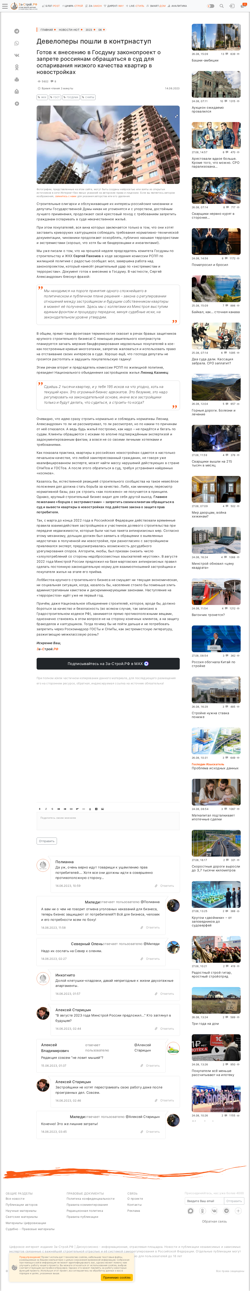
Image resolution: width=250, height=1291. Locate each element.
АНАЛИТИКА (179, 5)
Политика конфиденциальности (91, 1198)
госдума (72, 97)
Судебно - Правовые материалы (30, 1229)
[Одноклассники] (202, 1210)
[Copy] (156, 885)
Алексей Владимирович (55, 1048)
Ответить (167, 886)
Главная (47, 29)
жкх (43, 97)
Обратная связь (214, 1221)
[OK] (16, 67)
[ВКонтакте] (214, 1210)
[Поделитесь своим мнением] (108, 821)
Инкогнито (65, 975)
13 (222, 53)
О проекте (135, 1198)
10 (221, 101)
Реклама (133, 1210)
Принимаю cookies (116, 1277)
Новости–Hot (69, 29)
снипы (89, 97)
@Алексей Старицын (142, 1047)
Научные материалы (21, 1210)
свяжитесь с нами (65, 196)
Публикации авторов (22, 1204)
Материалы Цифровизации (26, 1223)
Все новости (15, 1198)
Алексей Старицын (73, 1010)
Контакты (134, 1204)
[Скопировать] (142, 927)
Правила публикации (82, 1217)
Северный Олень (87, 944)
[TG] (16, 31)
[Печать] (16, 79)
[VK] (16, 55)
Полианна (64, 862)
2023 (89, 29)
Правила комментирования (87, 1204)
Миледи (92, 902)
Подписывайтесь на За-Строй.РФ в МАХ (106, 664)
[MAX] (190, 1210)
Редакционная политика (85, 1210)
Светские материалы (22, 1217)
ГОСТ (56, 97)
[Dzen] (238, 1210)
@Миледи (152, 944)
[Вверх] (16, 103)
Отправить (47, 841)
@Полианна (150, 902)
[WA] (16, 43)
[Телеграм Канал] (226, 1210)
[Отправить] (16, 91)
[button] (5, 6)
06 (100, 29)
